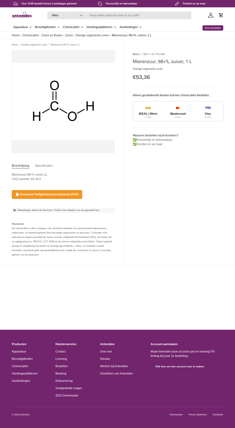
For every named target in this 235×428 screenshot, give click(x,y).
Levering (61, 358)
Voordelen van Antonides (116, 373)
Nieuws (105, 358)
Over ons (106, 351)
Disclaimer (218, 414)
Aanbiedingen (21, 380)
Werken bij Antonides (114, 366)
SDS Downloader (66, 395)
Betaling (60, 373)
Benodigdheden (22, 358)
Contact (60, 351)
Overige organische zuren (92, 35)
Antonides (24, 414)
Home (16, 35)
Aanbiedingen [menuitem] (129, 27)
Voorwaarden (176, 414)
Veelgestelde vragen (68, 388)
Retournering (64, 380)
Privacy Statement (198, 414)
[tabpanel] (63, 176)
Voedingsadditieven (25, 373)
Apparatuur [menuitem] (20, 27)
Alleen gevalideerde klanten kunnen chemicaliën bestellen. (171, 95)
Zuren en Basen (51, 35)
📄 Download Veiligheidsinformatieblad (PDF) (47, 194)
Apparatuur (19, 351)
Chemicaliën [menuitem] (71, 27)
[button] (221, 15)
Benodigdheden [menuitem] (45, 27)
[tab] (20, 166)
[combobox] (119, 15)
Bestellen (61, 366)
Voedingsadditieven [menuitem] (99, 27)
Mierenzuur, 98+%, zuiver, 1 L (65, 44)
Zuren (69, 35)
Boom (136, 54)
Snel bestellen (213, 27)
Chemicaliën (30, 35)
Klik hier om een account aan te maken (180, 366)
